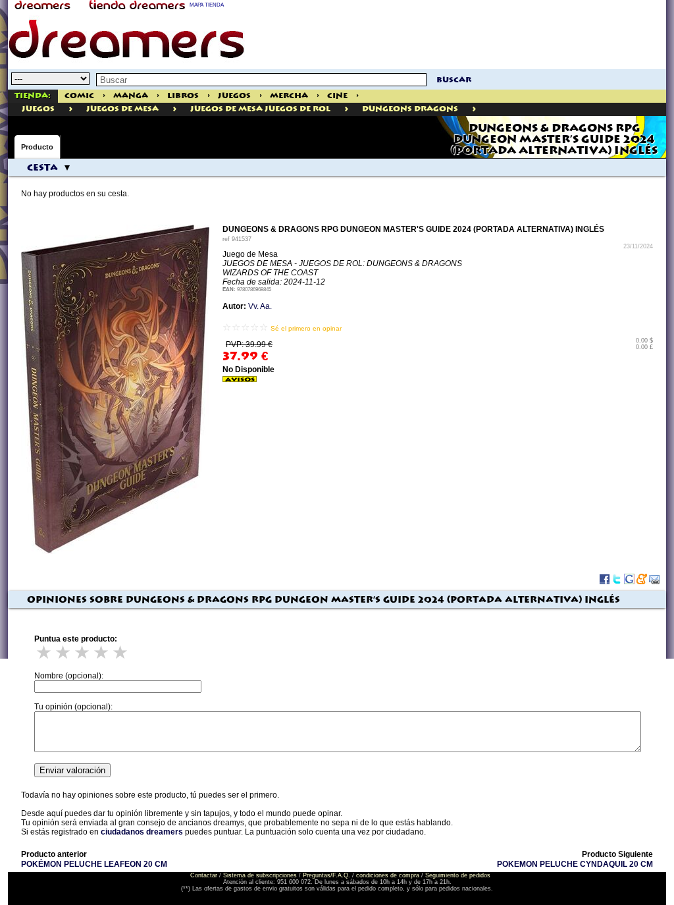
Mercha (289, 95)
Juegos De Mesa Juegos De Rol (260, 109)
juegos (38, 109)
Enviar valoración (72, 770)
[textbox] (261, 79)
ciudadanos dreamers (142, 831)
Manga (130, 95)
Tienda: (32, 95)
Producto (37, 147)
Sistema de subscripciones (260, 875)
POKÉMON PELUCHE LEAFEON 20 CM (94, 864)
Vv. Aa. (260, 306)
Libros (183, 95)
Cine (337, 95)
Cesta (42, 168)
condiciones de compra (387, 875)
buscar (453, 80)
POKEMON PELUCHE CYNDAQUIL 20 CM (575, 864)
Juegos (234, 95)
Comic (79, 95)
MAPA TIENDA (207, 5)
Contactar (203, 875)
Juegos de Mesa (122, 109)
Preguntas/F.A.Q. (326, 875)
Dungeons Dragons (410, 109)
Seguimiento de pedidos (457, 875)
